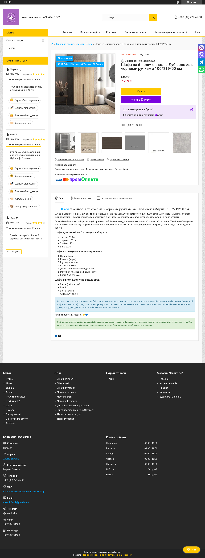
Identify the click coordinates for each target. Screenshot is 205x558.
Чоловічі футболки (67, 401)
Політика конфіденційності (119, 555)
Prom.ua (118, 552)
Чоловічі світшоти (66, 392)
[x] (59, 336)
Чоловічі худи (64, 396)
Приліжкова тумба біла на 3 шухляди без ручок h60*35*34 (26, 237)
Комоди (10, 410)
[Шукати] (153, 17)
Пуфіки (9, 379)
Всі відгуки (13, 251)
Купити (141, 91)
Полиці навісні (13, 414)
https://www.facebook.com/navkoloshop (24, 491)
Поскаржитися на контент (94, 555)
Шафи (89, 44)
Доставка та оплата (135, 32)
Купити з (135, 99)
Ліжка (9, 383)
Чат (194, 549)
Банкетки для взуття (17, 419)
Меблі (81, 44)
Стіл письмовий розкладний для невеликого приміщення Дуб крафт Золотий (25, 155)
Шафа (65, 209)
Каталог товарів (89, 32)
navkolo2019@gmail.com (16, 502)
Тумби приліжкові (15, 396)
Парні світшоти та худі (69, 414)
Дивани (10, 388)
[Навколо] (11, 17)
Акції (111, 379)
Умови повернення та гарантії (171, 32)
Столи (9, 392)
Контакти (111, 32)
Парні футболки (65, 419)
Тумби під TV (13, 401)
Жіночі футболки (66, 388)
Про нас (164, 388)
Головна (67, 32)
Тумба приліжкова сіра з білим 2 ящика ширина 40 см (26, 88)
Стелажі (10, 423)
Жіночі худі (63, 383)
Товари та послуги (65, 44)
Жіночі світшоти (65, 379)
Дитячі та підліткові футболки (73, 405)
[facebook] (56, 336)
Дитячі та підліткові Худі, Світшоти (75, 410)
